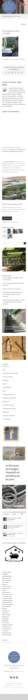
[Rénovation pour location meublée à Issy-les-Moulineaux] (9, 236)
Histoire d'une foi (6, 592)
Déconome (4, 584)
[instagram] (14, 677)
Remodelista (5, 620)
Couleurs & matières (8, 376)
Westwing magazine (7, 634)
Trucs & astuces (7, 419)
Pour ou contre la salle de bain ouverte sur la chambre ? (15, 526)
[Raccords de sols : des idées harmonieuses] (5, 518)
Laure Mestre (6, 59)
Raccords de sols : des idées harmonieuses (14, 518)
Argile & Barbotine (6, 578)
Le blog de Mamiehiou (7, 600)
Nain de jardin (5, 610)
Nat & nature (5, 612)
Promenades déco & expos (9, 408)
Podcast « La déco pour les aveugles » (12, 289)
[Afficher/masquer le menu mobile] (25, 1)
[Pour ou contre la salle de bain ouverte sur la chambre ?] (5, 526)
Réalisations (6, 412)
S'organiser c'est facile (7, 624)
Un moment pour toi (7, 628)
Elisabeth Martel (6, 588)
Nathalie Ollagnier (6, 614)
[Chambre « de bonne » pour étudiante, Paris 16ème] (4, 231)
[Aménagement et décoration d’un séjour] (4, 236)
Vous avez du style (6, 632)
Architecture (6, 366)
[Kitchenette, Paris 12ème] (20, 231)
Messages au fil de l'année (9, 398)
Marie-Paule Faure (6, 606)
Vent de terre (5, 630)
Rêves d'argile (5, 618)
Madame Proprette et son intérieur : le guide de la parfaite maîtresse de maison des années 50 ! (14, 302)
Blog (4, 369)
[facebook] (11, 677)
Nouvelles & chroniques (9, 405)
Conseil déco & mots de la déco (10, 373)
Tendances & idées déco (9, 415)
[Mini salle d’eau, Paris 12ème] (15, 231)
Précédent (23, 24)
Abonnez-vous (7, 218)
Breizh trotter (5, 582)
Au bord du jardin (6, 580)
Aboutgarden (5, 574)
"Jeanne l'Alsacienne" (19, 671)
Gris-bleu (4, 590)
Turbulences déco (6, 626)
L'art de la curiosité (6, 596)
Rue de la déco (5, 622)
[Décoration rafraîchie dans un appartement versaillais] (9, 231)
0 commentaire (22, 59)
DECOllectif (5, 380)
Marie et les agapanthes (8, 604)
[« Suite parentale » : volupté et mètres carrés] (5, 533)
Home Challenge (7, 387)
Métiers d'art (6, 401)
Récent (14, 514)
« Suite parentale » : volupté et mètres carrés (15, 534)
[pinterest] (17, 677)
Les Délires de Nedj (6, 602)
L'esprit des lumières (7, 598)
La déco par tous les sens (9, 394)
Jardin (4, 391)
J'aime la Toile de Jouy (7, 594)
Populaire (6, 514)
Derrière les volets (6, 586)
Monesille (4, 608)
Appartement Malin (7, 576)
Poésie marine (5, 616)
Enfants (5, 384)
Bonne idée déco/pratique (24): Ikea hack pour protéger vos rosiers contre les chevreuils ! (13, 294)
